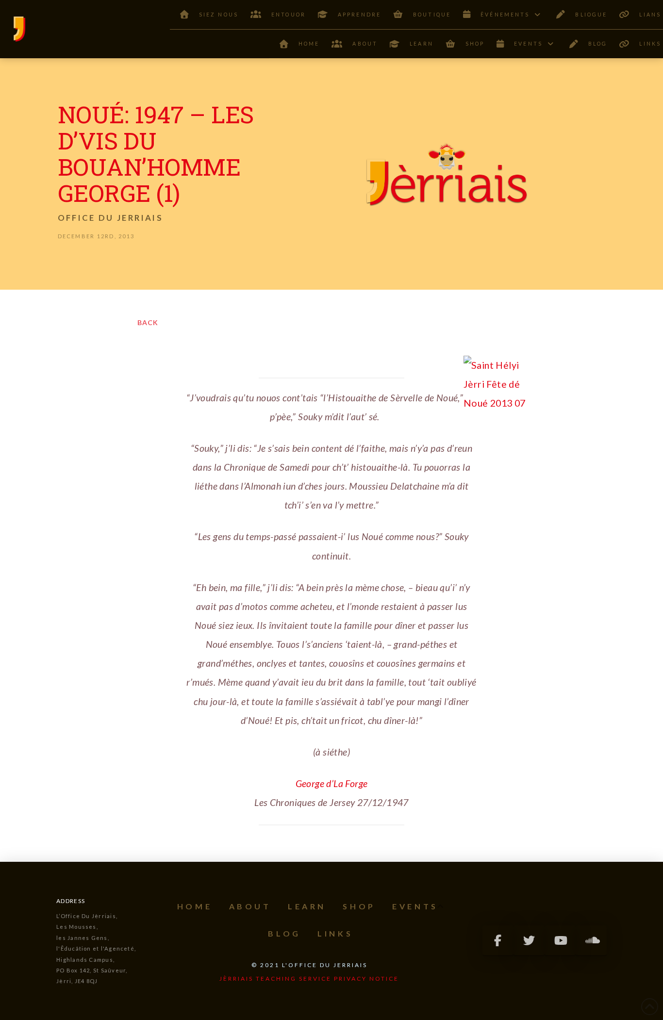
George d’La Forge (332, 783)
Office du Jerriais (110, 218)
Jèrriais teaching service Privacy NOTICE (309, 978)
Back (147, 322)
